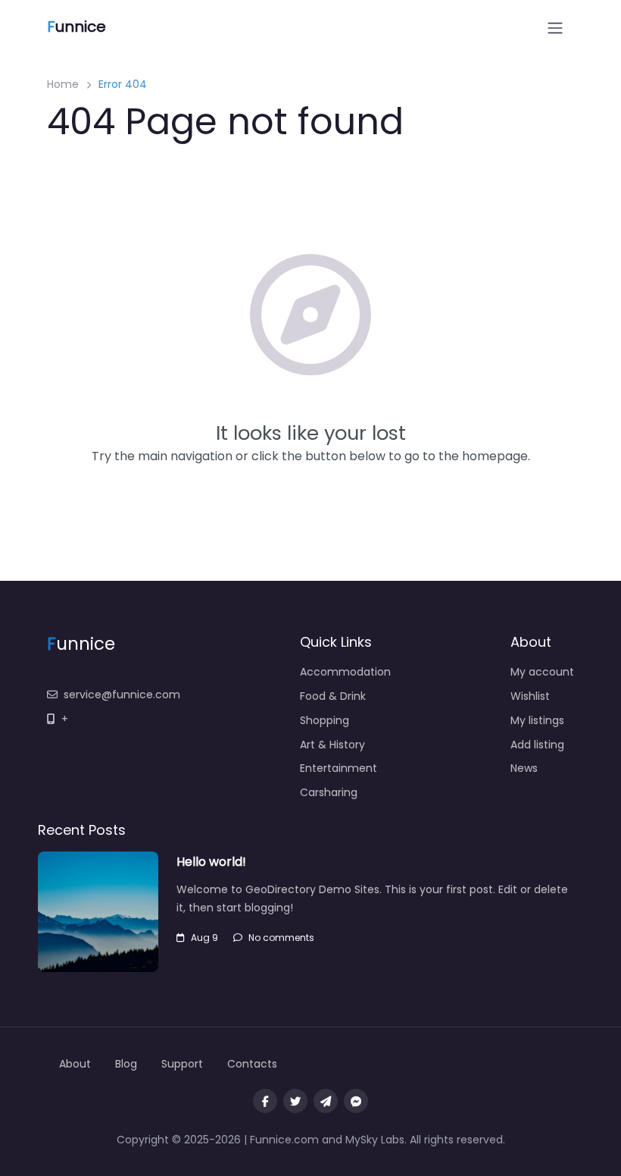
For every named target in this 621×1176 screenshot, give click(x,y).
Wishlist (530, 696)
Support (182, 1063)
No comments (281, 937)
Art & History (332, 744)
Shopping (324, 720)
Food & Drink (333, 696)
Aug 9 (204, 937)
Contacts (252, 1063)
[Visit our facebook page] (265, 1101)
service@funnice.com (122, 694)
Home (63, 84)
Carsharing (328, 792)
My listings (537, 720)
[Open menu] (555, 28)
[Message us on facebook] (356, 1101)
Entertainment (338, 768)
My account (542, 671)
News (524, 768)
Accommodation (345, 671)
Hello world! (211, 861)
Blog (126, 1063)
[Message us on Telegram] (326, 1101)
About (75, 1063)
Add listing (537, 744)
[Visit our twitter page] (295, 1101)
